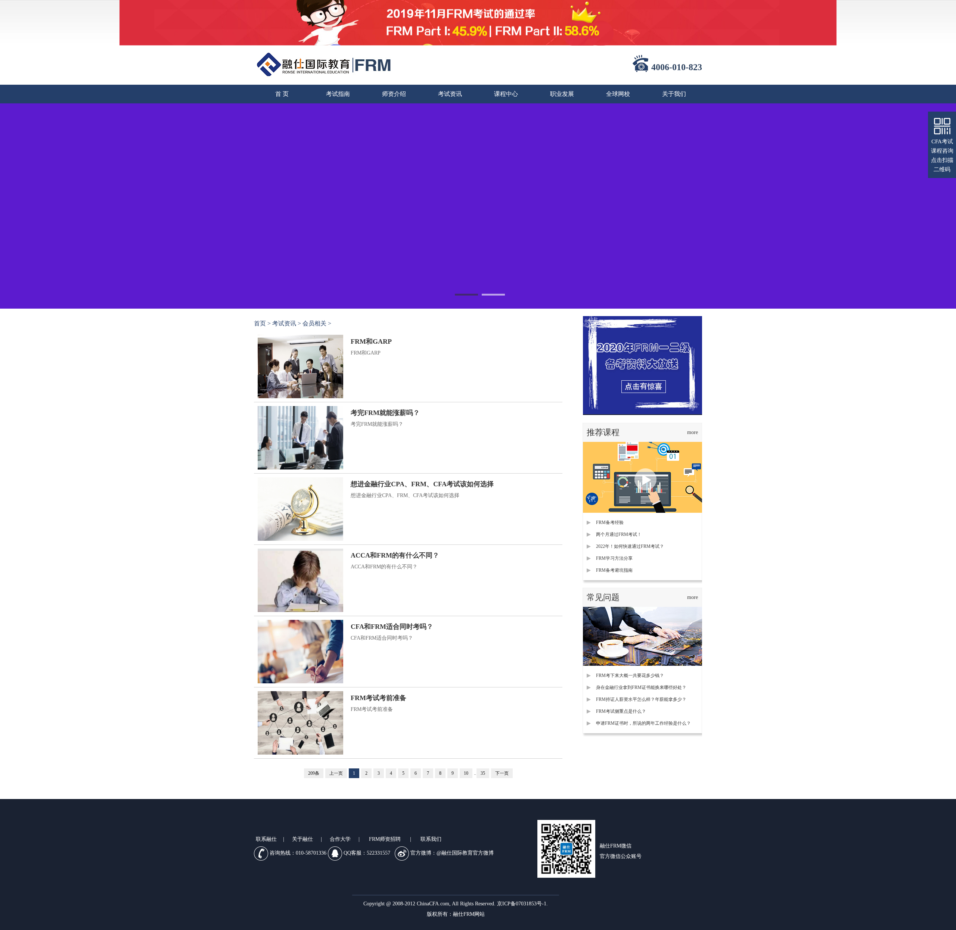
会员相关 (314, 323)
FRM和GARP (371, 341)
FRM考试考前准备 (378, 698)
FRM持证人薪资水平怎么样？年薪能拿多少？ (641, 699)
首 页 (282, 94)
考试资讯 (450, 94)
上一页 (336, 773)
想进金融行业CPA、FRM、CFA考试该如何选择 (422, 484)
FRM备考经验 (610, 522)
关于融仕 (302, 839)
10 (466, 773)
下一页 (502, 773)
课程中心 (506, 94)
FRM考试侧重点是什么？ (621, 711)
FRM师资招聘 (385, 839)
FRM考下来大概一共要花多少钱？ (630, 675)
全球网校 (618, 94)
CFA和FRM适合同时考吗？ (392, 626)
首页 (260, 323)
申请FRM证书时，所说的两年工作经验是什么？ (643, 723)
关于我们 (674, 94)
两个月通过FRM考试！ (619, 534)
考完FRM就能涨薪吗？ (385, 412)
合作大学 (340, 839)
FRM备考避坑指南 (614, 570)
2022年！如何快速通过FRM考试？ (630, 546)
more (692, 432)
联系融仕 (266, 839)
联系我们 (430, 839)
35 (483, 773)
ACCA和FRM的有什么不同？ (395, 555)
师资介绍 (394, 94)
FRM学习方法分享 (614, 558)
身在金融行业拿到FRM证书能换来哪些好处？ (641, 687)
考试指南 (338, 94)
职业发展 (562, 94)
